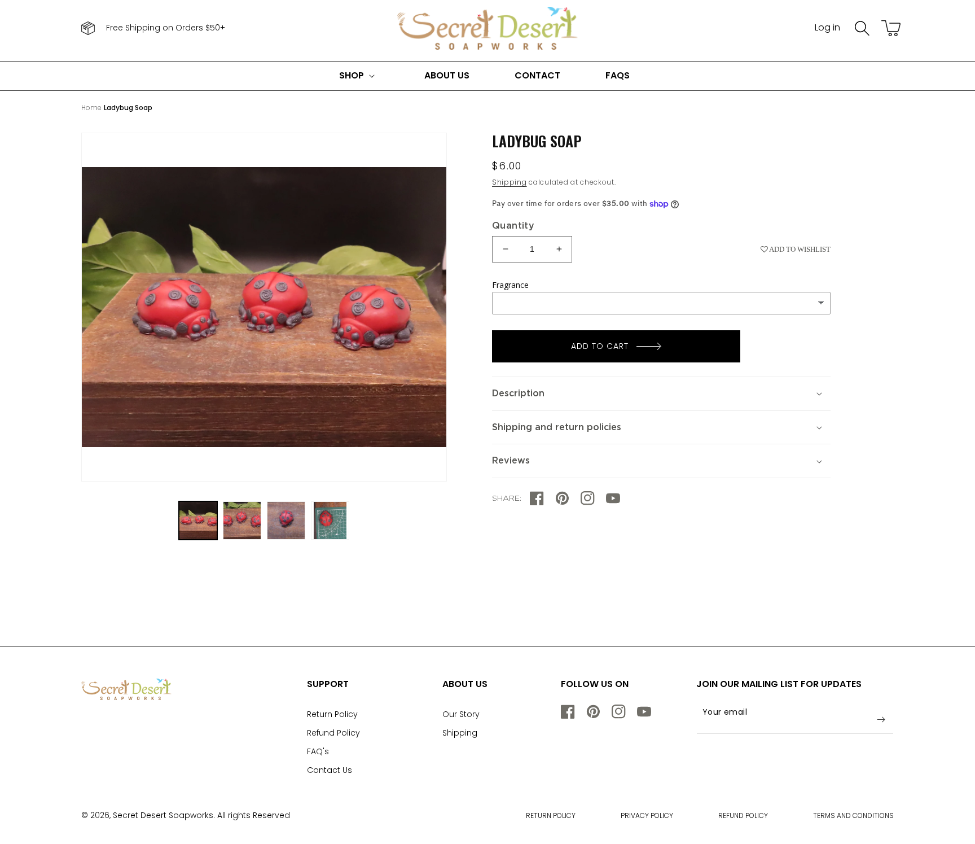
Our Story (461, 714)
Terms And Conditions (853, 815)
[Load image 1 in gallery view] (198, 520)
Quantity (513, 225)
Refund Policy (333, 732)
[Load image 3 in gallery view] (286, 520)
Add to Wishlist (799, 249)
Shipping (509, 182)
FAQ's (318, 751)
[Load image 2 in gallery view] (242, 520)
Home (91, 107)
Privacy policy (647, 815)
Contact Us (329, 770)
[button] (862, 28)
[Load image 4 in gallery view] (330, 520)
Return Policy (332, 714)
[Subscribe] (880, 719)
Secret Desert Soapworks (163, 815)
